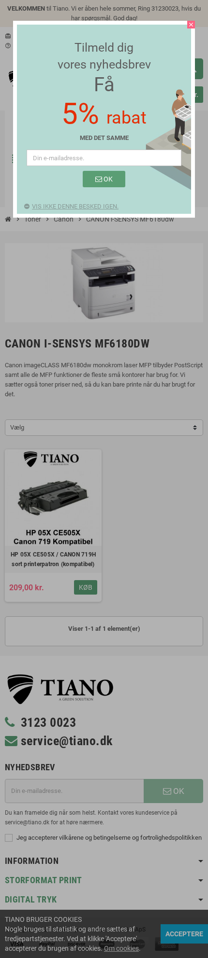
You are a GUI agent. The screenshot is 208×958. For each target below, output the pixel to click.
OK (107, 179)
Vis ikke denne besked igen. (75, 206)
